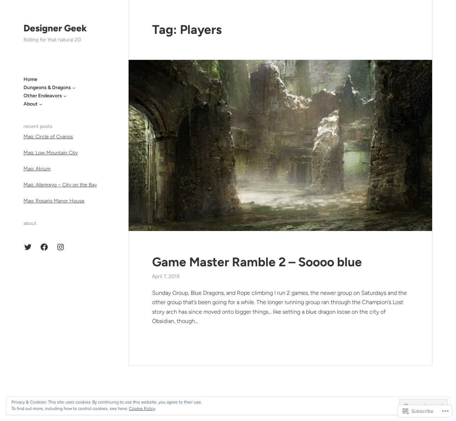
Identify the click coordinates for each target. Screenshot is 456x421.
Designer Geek (55, 28)
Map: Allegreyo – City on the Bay (60, 185)
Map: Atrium (37, 169)
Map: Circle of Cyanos (48, 137)
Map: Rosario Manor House (54, 201)
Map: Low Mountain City (51, 153)
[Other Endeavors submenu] (64, 95)
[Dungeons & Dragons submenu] (73, 87)
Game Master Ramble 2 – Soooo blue (257, 262)
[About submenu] (40, 104)
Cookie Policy (142, 408)
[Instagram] (60, 247)
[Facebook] (44, 247)
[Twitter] (28, 247)
